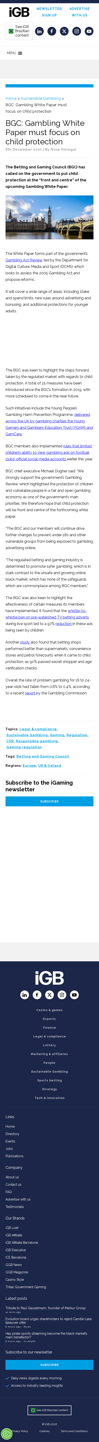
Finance (49, 1027)
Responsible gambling (37, 741)
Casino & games (49, 1010)
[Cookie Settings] (6, 1434)
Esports (49, 1019)
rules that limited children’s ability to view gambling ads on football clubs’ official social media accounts (49, 452)
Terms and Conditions (74, 1431)
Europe (29, 765)
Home (11, 98)
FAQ (9, 1192)
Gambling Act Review (24, 260)
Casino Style (15, 1279)
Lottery (49, 1045)
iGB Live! (12, 1228)
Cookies (45, 1431)
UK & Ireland (49, 765)
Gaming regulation (24, 747)
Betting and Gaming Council (43, 756)
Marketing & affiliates (49, 1054)
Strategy (49, 1089)
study (25, 642)
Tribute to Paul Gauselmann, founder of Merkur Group (46, 1308)
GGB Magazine (17, 1272)
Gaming (57, 735)
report (30, 693)
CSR (10, 741)
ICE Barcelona (16, 1257)
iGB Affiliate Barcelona (22, 1242)
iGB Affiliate (14, 1235)
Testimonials (15, 1207)
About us (12, 1177)
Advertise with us (18, 1199)
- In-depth (29, 1341)
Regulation (77, 735)
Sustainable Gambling (41, 98)
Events (10, 1141)
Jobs (9, 1149)
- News (26, 1326)
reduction (64, 624)
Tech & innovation (50, 1098)
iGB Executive (16, 1250)
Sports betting (49, 1080)
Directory (12, 1134)
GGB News (14, 1265)
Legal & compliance (38, 729)
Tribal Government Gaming (26, 1287)
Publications (14, 1156)
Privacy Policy (19, 1431)
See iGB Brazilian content (19, 31)
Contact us (13, 1184)
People (49, 1062)
